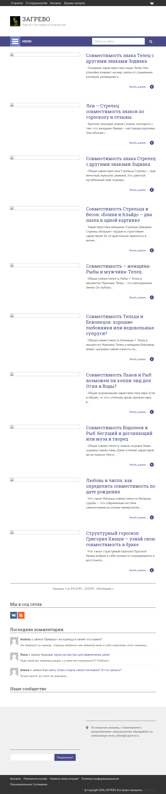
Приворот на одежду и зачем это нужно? (73, 639)
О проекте (17, 3)
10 (85, 588)
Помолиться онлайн (35, 778)
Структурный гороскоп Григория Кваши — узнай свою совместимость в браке (120, 538)
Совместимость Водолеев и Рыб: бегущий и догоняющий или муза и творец (119, 433)
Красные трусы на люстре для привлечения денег (75, 654)
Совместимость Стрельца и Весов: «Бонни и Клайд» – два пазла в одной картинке (119, 214)
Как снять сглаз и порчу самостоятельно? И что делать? (82, 670)
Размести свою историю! (64, 778)
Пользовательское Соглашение (28, 784)
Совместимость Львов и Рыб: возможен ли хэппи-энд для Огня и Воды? (119, 380)
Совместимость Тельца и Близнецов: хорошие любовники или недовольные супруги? (120, 325)
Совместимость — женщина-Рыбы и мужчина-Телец (118, 269)
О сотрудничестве (36, 3)
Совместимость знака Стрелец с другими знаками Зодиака (121, 161)
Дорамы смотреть (74, 3)
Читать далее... (138, 87)
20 (89, 588)
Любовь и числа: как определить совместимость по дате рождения (120, 486)
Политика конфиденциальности (100, 778)
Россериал (149, 790)
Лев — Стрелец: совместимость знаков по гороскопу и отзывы (115, 111)
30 (92, 588)
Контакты (55, 3)
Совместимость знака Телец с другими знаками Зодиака (120, 58)
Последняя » (106, 588)
